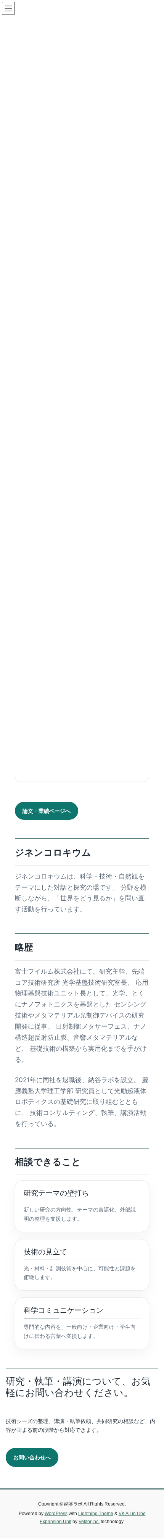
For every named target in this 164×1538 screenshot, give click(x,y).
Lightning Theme (95, 1513)
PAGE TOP (152, 1485)
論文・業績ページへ (47, 811)
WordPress (56, 1513)
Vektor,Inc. (89, 1521)
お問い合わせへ (32, 1457)
